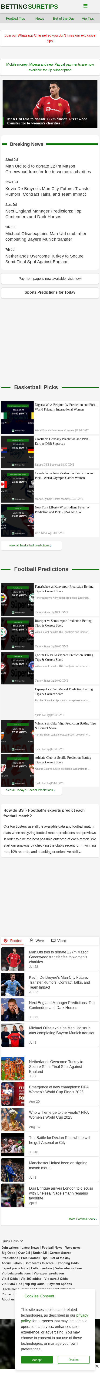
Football (15, 941)
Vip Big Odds (34, 1284)
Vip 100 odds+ (31, 1279)
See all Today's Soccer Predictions (29, 790)
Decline (74, 1360)
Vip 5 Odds (10, 1279)
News (39, 18)
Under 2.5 (40, 1253)
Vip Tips (88, 18)
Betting (29, 6)
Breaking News (26, 143)
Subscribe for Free (68, 1268)
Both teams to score (39, 1263)
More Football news (82, 1219)
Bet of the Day (64, 18)
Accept (37, 1360)
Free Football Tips (34, 1258)
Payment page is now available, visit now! (50, 278)
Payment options (59, 1284)
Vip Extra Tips (12, 1284)
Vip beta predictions (16, 1273)
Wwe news (72, 1247)
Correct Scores (60, 1253)
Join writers (10, 1247)
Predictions (10, 1258)
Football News (52, 1247)
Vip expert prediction (49, 1273)
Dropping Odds (68, 1263)
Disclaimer (9, 1289)
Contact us (9, 1294)
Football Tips (15, 18)
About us (8, 1299)
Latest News (30, 1247)
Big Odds (8, 1253)
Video (61, 941)
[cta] (36, 387)
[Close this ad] (96, 1366)
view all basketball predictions (29, 545)
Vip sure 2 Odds (56, 1279)
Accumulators (12, 1263)
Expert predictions (15, 1268)
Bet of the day (60, 1258)
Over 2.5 (24, 1253)
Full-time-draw (41, 1268)
